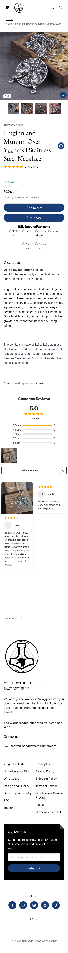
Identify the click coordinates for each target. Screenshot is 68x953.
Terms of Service (47, 786)
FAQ (7, 800)
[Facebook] (12, 905)
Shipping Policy (46, 778)
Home (9, 19)
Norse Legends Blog (17, 771)
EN (32, 919)
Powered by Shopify (46, 940)
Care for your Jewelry (17, 793)
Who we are (11, 778)
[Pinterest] (45, 905)
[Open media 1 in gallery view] (13, 108)
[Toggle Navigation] (8, 7)
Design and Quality (16, 786)
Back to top (11, 618)
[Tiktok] (56, 905)
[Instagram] (34, 905)
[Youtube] (23, 905)
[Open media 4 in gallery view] (55, 108)
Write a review (29, 470)
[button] (52, 7)
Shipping (8, 197)
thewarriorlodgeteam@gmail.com (33, 746)
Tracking (9, 807)
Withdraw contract (48, 812)
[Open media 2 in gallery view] (27, 108)
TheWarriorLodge (23, 940)
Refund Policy (45, 771)
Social (40, 805)
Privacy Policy (45, 764)
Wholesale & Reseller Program (50, 795)
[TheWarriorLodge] (19, 7)
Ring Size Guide (14, 764)
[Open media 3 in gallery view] (41, 108)
